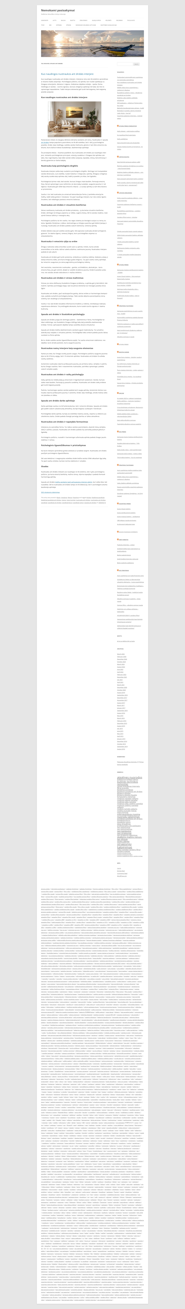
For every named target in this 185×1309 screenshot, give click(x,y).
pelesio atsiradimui (55, 1295)
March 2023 (121, 664)
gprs (92, 1197)
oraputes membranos (123, 1015)
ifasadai (58, 1120)
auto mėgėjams (102, 1159)
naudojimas (123, 1141)
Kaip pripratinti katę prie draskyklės (128, 143)
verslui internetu (110, 1169)
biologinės (51, 1084)
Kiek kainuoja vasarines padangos (83, 963)
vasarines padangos (109, 958)
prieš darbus (64, 1141)
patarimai (73, 1084)
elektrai (97, 1218)
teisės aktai (116, 1099)
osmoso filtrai (58, 891)
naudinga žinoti (85, 1066)
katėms (62, 976)
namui (71, 1094)
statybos (101, 1035)
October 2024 (121, 662)
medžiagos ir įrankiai (127, 1112)
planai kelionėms (82, 1177)
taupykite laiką (105, 1074)
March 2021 (121, 685)
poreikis (92, 1233)
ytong (127, 1038)
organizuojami (51, 1259)
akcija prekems (64, 1002)
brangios (79, 1107)
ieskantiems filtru (110, 992)
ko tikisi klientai (51, 1033)
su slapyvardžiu (67, 1174)
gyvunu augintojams (47, 976)
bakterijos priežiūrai (93, 1030)
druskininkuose (97, 1151)
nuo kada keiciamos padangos (63, 961)
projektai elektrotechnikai (48, 1220)
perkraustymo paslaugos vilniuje (61, 968)
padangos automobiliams (125, 1269)
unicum (68, 1238)
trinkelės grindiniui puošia (112, 1033)
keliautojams (117, 1179)
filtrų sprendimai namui (130, 899)
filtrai (119, 788)
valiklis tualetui (67, 1061)
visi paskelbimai (46, 1182)
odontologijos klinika (90, 968)
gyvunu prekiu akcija (104, 984)
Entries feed (121, 871)
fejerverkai (100, 992)
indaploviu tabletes (46, 1061)
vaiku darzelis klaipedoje (101, 1020)
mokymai (138, 1254)
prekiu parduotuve (74, 981)
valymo (50, 1192)
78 (45, 1248)
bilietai (64, 1156)
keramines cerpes (119, 1030)
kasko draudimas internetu (55, 1205)
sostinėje (123, 1200)
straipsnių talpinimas (134, 1107)
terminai (90, 1130)
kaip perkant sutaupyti (117, 979)
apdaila (49, 1120)
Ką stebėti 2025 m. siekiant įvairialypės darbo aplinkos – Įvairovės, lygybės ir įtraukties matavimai (129, 401)
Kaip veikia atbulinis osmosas (126, 420)
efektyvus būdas (80, 1051)
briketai (63, 1184)
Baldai (63, 20)
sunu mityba (105, 979)
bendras (118, 1248)
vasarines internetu (75, 1274)
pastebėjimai (45, 1241)
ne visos (119, 1146)
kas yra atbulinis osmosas (117, 894)
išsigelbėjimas (59, 1071)
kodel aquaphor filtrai (58, 922)
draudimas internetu (131, 786)
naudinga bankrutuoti (93, 1074)
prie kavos (111, 1243)
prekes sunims (131, 981)
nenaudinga (56, 1115)
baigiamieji (60, 1215)
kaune (113, 1076)
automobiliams (116, 1164)
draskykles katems (52, 953)
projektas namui (83, 1220)
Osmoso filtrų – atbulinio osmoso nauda (130, 605)
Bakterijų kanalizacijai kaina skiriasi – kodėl (130, 108)
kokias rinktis (59, 1058)
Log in (119, 868)
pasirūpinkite (123, 1133)
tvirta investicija (59, 1066)
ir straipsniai (81, 1166)
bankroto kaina (136, 1071)
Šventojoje (49, 1200)
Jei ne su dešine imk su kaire (126, 641)
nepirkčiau (125, 1138)
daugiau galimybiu (89, 1290)
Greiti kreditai (123, 539)
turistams (57, 1200)
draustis (96, 1184)
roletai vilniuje (123, 1128)
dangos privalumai (58, 1069)
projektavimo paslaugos (97, 1220)
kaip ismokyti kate (111, 1002)
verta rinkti (78, 1112)
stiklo (142, 1120)
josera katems (45, 971)
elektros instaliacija (138, 1220)
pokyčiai (132, 1254)
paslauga (86, 1097)
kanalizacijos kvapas (71, 994)
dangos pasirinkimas (96, 1056)
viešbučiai (116, 1197)
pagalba (126, 1069)
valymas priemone (54, 1064)
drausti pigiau (120, 1094)
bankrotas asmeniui (103, 1071)
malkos (141, 1030)
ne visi (71, 1146)
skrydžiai (43, 1110)
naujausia (57, 1241)
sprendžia (91, 1146)
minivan (77, 1128)
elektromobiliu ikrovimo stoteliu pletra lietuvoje (71, 940)
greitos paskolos (79, 1300)
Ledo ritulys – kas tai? (124, 113)
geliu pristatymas (78, 1017)
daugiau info (91, 1094)
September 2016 (122, 710)
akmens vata (51, 1040)
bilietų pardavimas (134, 1153)
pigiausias (52, 1079)
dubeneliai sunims (88, 971)
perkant (137, 1264)
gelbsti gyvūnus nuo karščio (54, 999)
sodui (140, 994)
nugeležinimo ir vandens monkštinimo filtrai (102, 909)
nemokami (107, 1189)
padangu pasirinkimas (106, 961)
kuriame (134, 1053)
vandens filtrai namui (47, 899)
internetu (120, 1102)
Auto (54, 20)
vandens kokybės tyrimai (124, 853)
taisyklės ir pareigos (136, 1043)
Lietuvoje (63, 1231)
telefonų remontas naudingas (87, 935)
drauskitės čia (45, 1177)
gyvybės (128, 1099)
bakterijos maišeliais (47, 1030)
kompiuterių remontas (126, 797)
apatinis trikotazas (90, 1017)
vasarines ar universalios (135, 1272)
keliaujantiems (84, 1153)
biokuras (69, 1184)
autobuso (100, 1182)
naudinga (78, 1133)
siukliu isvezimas (96, 1010)
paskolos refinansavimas (128, 950)
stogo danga (123, 841)
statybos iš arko (125, 1033)
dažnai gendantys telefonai (135, 938)
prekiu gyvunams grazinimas (82, 966)
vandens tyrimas (137, 856)
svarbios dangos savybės (101, 1269)
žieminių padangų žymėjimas (101, 889)
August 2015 (121, 726)
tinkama (131, 1133)
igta (105, 1151)
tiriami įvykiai (88, 1102)
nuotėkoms (59, 1187)
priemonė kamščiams (47, 1058)
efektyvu (98, 1146)
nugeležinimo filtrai (80, 927)
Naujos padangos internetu (128, 532)
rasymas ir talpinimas (48, 1274)
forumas (115, 1246)
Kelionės (108, 20)
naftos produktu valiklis (92, 1297)
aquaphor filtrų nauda (68, 917)
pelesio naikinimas (52, 1015)
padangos (84, 1128)
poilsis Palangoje (132, 1159)
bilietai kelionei (55, 1169)
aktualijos (47, 1246)
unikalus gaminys (85, 1076)
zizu (82, 1184)
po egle (103, 1138)
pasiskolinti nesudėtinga (120, 948)
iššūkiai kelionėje (101, 1043)
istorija (88, 1123)
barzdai (84, 1112)
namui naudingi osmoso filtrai (127, 904)
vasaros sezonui (121, 1284)
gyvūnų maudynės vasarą (71, 999)
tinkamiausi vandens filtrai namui (89, 899)
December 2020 (122, 687)
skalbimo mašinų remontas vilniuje (129, 838)
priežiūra (91, 1133)
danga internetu (129, 1264)
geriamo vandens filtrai (73, 915)
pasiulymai (51, 1164)
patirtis (126, 1066)
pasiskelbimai (45, 1169)
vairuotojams (89, 1184)
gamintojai (45, 1135)
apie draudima (127, 1164)
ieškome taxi (112, 1079)
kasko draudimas (111, 1082)
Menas (70, 497)
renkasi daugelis (59, 1261)
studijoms (105, 1213)
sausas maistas (93, 999)
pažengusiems (88, 1213)
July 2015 (120, 728)
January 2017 (121, 708)
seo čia (53, 1177)
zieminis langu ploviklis (71, 958)
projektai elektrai (70, 1223)
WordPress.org (122, 876)
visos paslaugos (56, 1182)
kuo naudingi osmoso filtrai (82, 897)
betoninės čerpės (46, 1069)
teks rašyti (140, 1213)
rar (88, 1195)
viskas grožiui (58, 1179)
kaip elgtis (133, 1069)
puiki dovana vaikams (137, 933)
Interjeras (64, 497)
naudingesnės (135, 1146)
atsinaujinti (101, 1261)
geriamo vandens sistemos (49, 912)
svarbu (103, 1097)
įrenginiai (94, 1092)
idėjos (137, 1115)
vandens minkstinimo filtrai (124, 854)
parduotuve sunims (54, 1272)
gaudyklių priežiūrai (107, 1064)
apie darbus (76, 1120)
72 (47, 1248)
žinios (90, 1246)
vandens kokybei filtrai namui (80, 902)
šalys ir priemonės (133, 1169)
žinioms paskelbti (57, 1171)
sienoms (89, 1236)
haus (131, 1038)
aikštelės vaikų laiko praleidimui (67, 935)
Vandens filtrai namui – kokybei (127, 217)
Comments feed (122, 873)
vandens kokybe (123, 851)
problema (137, 1084)
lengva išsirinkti (73, 1076)
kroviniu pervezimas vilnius (126, 1007)
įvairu (42, 1243)
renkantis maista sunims (53, 1300)
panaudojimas (102, 1251)
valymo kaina (56, 1146)
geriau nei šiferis (63, 1076)
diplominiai (80, 1215)
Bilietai (72, 20)
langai (56, 1133)
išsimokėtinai (66, 1195)
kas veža (126, 1043)
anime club (66, 1243)
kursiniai (125, 1215)
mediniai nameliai (98, 1015)
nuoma (135, 1156)
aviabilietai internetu (113, 1195)
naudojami (63, 1117)
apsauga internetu (121, 1169)
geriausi (120, 1187)
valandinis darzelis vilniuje (133, 968)
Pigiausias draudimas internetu (127, 762)
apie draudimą (128, 1084)
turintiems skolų (106, 1069)
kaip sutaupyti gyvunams (111, 974)
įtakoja (48, 1056)
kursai (64, 1153)
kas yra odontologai (135, 1002)
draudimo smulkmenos (106, 1153)
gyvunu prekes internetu (70, 979)
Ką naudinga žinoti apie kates (126, 135)
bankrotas (84, 1069)
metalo (120, 1120)
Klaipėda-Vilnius (62, 1112)
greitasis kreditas (59, 950)
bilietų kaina (45, 1187)
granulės (125, 788)
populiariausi (110, 1084)
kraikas (89, 1002)
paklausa (138, 1202)
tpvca (42, 1102)
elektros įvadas (83, 1225)
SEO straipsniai (124, 570)
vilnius (61, 1082)
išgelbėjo (128, 1189)
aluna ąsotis (61, 1004)
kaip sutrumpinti (89, 1043)
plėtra (63, 1213)
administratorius (126, 1074)
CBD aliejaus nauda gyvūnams (126, 520)
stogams (52, 1236)
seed (74, 1125)
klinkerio (128, 1135)
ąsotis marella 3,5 (79, 1004)
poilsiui (63, 1200)
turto (140, 1097)
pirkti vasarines (95, 1279)
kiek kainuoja (114, 1071)
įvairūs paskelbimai (69, 1164)
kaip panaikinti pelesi (127, 1012)
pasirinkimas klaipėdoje (66, 1022)
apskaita (51, 1159)
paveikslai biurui (67, 503)
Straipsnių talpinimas (126, 465)
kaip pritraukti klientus (136, 1292)
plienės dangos (60, 1236)
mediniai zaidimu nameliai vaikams (127, 806)
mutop (71, 1248)
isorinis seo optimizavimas (56, 948)
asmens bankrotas (70, 1071)
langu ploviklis (97, 958)
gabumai (111, 1213)
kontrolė (73, 1102)
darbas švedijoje (78, 1082)
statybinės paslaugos (77, 1040)
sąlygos (84, 1084)
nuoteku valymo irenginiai (94, 1210)
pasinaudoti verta (55, 1074)
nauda (119, 1089)
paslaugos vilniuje (71, 1025)
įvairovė (121, 1256)
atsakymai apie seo (130, 1290)
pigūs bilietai (122, 1159)
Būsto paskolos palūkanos (125, 563)
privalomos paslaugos (99, 1102)
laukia (86, 1233)
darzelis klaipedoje (87, 1020)
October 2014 (121, 744)
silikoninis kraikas (58, 974)
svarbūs (66, 1189)
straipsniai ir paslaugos (118, 1171)
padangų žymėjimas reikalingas (112, 940)
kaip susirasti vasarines (66, 1287)
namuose (102, 1264)
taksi (132, 1079)
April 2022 (120, 672)
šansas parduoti (105, 1171)
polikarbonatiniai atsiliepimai (83, 986)
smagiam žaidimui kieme (49, 935)
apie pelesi (45, 1295)
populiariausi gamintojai (123, 1287)
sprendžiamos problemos (87, 1087)
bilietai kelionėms (76, 1159)
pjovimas (45, 1123)
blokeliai (43, 1040)
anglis (44, 1033)
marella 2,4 (69, 1004)
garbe (141, 1187)
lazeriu (79, 1123)
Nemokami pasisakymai (58, 10)
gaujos (101, 1123)
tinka (76, 1097)
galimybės (138, 1094)
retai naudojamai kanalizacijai (63, 1030)
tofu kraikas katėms (134, 1004)
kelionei (66, 1097)
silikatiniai (119, 1266)
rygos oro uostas (123, 1082)
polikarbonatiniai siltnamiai (86, 997)
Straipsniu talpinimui (126, 306)
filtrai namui (59, 907)
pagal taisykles (99, 1187)
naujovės (140, 1241)
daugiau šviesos (79, 1138)
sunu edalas (120, 968)
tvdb (96, 1197)
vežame (109, 1043)
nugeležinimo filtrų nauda (129, 907)
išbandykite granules (85, 1064)
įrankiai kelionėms (47, 1179)
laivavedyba (95, 1259)
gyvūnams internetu (125, 999)
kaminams (50, 1254)
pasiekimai (74, 1259)
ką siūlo (67, 1079)
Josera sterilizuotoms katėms (126, 513)
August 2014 (121, 749)
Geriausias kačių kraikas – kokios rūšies (129, 454)
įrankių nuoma (99, 1040)
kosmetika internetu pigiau (120, 1017)
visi (51, 1115)
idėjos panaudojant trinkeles (94, 1033)
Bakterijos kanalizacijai (109, 25)
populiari (70, 1138)
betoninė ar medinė (129, 1064)
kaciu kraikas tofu (123, 1002)
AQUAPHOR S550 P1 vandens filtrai (128, 615)
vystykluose (50, 1128)
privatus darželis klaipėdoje (95, 1022)
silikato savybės (127, 1266)
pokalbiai (50, 1174)
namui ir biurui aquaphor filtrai (120, 920)
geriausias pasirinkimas (82, 1056)
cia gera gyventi (112, 1151)
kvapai (43, 1087)
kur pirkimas (71, 1117)
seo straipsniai (124, 833)
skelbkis (43, 1171)
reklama (69, 1120)
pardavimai (98, 1133)
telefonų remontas (53, 930)
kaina (69, 1087)
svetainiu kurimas (76, 1292)
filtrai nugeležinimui (125, 889)
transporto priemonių (98, 1082)
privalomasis (128, 1102)
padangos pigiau (134, 958)
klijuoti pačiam (62, 1264)
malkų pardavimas (131, 1030)
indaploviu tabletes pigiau (72, 1058)
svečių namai (86, 1192)
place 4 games (129, 1125)
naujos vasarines (53, 1277)
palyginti (97, 1084)
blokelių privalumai (106, 1066)
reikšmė (74, 1213)
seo (64, 1125)
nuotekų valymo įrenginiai (79, 1148)
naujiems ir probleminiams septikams (89, 1025)
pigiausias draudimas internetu (58, 1197)
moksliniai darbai (131, 1233)
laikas (103, 1084)
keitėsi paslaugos (131, 1076)
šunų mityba (84, 999)
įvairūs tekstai (72, 1166)
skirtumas (61, 1207)
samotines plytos (69, 1038)
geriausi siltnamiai (129, 984)
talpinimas (66, 1084)
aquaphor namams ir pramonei (133, 915)
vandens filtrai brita (98, 1002)
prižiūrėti (99, 1143)
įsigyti (49, 1138)
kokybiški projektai (121, 1218)
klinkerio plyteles (124, 793)
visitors (96, 1195)
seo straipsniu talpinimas (127, 835)
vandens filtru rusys (48, 920)
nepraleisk (92, 1243)
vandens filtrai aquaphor (58, 915)
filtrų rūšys (115, 889)
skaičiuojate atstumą (82, 1053)
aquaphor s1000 (105, 920)
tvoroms (44, 1066)
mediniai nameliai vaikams (127, 798)
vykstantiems (138, 1102)
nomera (59, 1125)
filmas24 (69, 1125)
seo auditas (115, 1292)
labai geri (100, 1189)
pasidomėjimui (98, 1246)
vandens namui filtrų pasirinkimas (101, 902)
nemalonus (56, 1092)
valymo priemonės (107, 1061)
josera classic (96, 945)
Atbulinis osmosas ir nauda (125, 337)
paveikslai (44, 503)
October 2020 (121, 690)
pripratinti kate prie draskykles (68, 953)
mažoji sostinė (87, 1079)
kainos (70, 1082)
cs (83, 1238)
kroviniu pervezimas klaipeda (55, 1010)
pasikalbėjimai (57, 1243)
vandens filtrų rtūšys (118, 902)
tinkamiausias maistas (126, 989)
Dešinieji (59, 25)
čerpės (93, 1076)
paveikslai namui (78, 503)
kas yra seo (63, 930)
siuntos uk (102, 1197)
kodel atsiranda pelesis (93, 1295)
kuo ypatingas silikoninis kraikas (86, 984)
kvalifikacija (60, 1259)
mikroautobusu (133, 1082)
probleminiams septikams (130, 1028)
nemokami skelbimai (76, 1251)
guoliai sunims (77, 971)
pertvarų (118, 1251)
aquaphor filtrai (123, 912)
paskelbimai (94, 1161)
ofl (56, 1128)
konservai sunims (112, 971)
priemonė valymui (66, 1064)
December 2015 (122, 723)
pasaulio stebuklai (112, 1128)
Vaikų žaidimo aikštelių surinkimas (128, 483)
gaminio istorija (108, 1056)
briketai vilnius (132, 779)
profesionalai (126, 1117)
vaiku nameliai (123, 850)
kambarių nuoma (84, 1200)
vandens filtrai (134, 850)
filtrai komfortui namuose (133, 897)
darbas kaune (120, 1076)
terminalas (129, 1210)
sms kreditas (63, 1297)
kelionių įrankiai (136, 1174)
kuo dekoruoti (100, 1117)
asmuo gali (93, 1071)
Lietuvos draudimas (125, 193)
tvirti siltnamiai (69, 986)
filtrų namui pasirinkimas (116, 897)
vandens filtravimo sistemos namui (111, 899)
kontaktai (126, 976)
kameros (80, 1102)
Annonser (44, 20)
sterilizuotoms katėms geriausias (102, 938)
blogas (71, 992)
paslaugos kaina (73, 1197)
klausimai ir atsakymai (47, 1105)
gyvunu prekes (45, 889)
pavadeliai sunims (110, 981)
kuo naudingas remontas (85, 943)
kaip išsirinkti (136, 1135)
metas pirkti (78, 1130)
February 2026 (121, 657)
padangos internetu (71, 956)
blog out (78, 1246)
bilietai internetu (89, 1156)
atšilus (50, 1097)
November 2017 (122, 700)
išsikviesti (95, 1079)
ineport (60, 1128)
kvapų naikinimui (70, 1143)
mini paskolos (128, 966)
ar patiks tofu (95, 976)
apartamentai (137, 1197)
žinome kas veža (63, 1048)
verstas (85, 1135)
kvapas (44, 1092)
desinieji (51, 1156)
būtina (91, 1115)
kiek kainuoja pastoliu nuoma (81, 1035)
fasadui (136, 1266)
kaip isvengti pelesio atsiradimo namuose (93, 933)
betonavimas (85, 1120)
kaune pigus (60, 1079)
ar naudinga (84, 1261)
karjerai (125, 1213)
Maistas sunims (124, 352)
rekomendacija (83, 1105)
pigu (105, 1200)
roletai (76, 1200)
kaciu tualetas (123, 971)
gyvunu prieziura (136, 974)
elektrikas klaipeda (86, 1015)
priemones (135, 1148)
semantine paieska (76, 1290)
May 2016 (120, 716)
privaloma (119, 1213)
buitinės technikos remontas (127, 783)
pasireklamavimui (125, 1166)
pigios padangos (109, 956)
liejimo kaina (45, 1115)
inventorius (45, 1117)
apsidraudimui (79, 1161)
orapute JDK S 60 (110, 1015)
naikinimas (93, 1141)
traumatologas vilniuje (72, 989)
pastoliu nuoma (89, 1040)
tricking (43, 1128)
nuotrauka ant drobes (83, 500)
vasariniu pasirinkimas (55, 1279)
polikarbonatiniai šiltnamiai (55, 986)
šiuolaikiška (114, 1228)
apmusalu (88, 1182)
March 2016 (121, 718)
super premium (101, 968)
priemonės (96, 1064)
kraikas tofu (81, 974)
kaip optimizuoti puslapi (63, 1290)
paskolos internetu (133, 948)
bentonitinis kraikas (70, 974)
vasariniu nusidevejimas (95, 1284)
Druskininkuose (126, 1207)
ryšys (97, 1097)
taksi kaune (44, 1079)
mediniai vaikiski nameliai (127, 800)
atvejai (104, 1110)
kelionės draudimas (47, 1099)
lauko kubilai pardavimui (127, 927)
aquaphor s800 (59, 920)
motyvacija (108, 1115)
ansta (103, 1128)
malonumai (125, 1261)
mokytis (113, 1184)
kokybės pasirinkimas (109, 1053)
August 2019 (121, 693)
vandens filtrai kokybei (71, 899)
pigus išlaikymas (46, 1076)
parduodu (140, 1117)
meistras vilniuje (77, 968)
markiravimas (112, 1120)
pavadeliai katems (98, 981)
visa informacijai (125, 1174)
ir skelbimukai (60, 1177)
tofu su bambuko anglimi (134, 963)
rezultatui (72, 1189)
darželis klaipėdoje (52, 1022)
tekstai (141, 1161)
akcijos (120, 1097)
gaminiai (91, 1135)
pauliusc (110, 1125)
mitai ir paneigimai (108, 1048)
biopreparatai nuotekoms (123, 1010)
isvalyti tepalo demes (122, 953)
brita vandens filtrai (47, 997)
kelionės (67, 1099)
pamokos (70, 1231)
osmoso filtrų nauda (47, 891)
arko (139, 1038)
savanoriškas (71, 1107)
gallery (43, 1251)
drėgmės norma (46, 1264)
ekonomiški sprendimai (124, 1053)
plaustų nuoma (61, 1256)
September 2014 (122, 746)
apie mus (133, 976)
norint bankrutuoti (80, 1074)
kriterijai (106, 1051)
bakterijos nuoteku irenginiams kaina (67, 1012)
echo (138, 1256)
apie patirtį (106, 1166)
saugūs (55, 1097)
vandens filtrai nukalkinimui (135, 891)
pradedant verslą (54, 1231)
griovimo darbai (57, 1038)
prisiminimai (46, 1215)
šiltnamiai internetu (71, 997)
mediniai (61, 1133)
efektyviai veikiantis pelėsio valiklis (55, 945)
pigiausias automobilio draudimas (61, 1043)
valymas (51, 1148)
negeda (71, 1128)
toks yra (139, 1076)
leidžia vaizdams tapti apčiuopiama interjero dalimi (73, 482)
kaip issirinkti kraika (117, 984)
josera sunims (55, 971)
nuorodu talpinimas (128, 816)
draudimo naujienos (96, 1107)
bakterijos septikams (80, 1030)
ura (83, 1246)
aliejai (138, 1189)
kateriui (43, 1259)
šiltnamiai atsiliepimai (100, 986)
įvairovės (118, 1241)
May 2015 (120, 734)
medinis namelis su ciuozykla (87, 953)
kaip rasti (110, 1110)
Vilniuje (122, 1197)
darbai (73, 1123)
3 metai (51, 1071)
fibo (135, 1038)
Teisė (42, 25)
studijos (53, 1215)
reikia (76, 1146)
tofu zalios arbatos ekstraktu (49, 966)
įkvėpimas (107, 1228)
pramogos (131, 1205)
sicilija (82, 1297)
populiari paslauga (77, 1043)
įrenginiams (132, 1141)
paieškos (79, 1115)
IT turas (89, 1151)
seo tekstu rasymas (105, 1292)
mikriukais (58, 1053)
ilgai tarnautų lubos (67, 1300)
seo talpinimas (112, 1159)
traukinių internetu (105, 1156)
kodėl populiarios (126, 1046)
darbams (137, 1112)
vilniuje (52, 1082)
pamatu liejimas (120, 1035)
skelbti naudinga (117, 1069)
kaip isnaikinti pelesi (107, 1295)
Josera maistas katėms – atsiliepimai (128, 517)
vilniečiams (82, 1259)
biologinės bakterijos (57, 994)
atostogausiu (92, 1128)
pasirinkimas (140, 1064)
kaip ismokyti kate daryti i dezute (66, 984)
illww (99, 1128)
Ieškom (68, 25)
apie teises (102, 1161)
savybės (133, 1117)
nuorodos (45, 979)
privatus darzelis (59, 997)
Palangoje (129, 1197)
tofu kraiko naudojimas (83, 976)
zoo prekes (123, 1004)
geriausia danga (70, 1069)
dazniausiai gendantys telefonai (122, 935)
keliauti (103, 1184)
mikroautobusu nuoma (128, 814)
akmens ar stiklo (73, 1264)
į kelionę (137, 1171)
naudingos (140, 1141)
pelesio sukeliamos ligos (122, 1295)
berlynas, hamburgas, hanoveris (64, 1046)
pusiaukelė (132, 1213)
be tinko (84, 1117)
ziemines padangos (122, 958)
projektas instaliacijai (104, 1223)
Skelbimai (119, 20)
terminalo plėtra (114, 1210)
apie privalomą (112, 1102)
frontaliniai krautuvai (124, 986)
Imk (50, 25)
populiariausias (66, 1105)
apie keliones (107, 1164)
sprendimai (89, 1266)
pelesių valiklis (63, 1015)
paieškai (73, 1171)
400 (83, 1123)
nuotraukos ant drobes (98, 500)
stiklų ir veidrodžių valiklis (80, 1061)
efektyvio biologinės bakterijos (121, 994)
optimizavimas (65, 1228)
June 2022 (120, 669)
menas (64, 500)
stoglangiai (70, 1130)
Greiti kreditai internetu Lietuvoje (127, 559)
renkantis (111, 1112)
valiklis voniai (58, 1061)
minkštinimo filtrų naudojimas (80, 891)
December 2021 (122, 677)
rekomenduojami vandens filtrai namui (52, 904)
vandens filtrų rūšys (97, 904)
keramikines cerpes (81, 1038)
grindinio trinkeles (112, 1038)
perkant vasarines (132, 1284)
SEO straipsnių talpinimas (50, 492)
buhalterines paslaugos (57, 1025)
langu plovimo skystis (85, 958)
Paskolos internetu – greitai (125, 545)
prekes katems (121, 981)
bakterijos (59, 1084)
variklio (94, 1182)
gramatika (110, 1233)
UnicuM (121, 393)
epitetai (89, 1051)
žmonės (57, 1107)
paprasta (86, 1107)
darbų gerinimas (96, 1120)
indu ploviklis (135, 1015)
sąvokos (58, 1105)
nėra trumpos (53, 1189)
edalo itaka (82, 979)
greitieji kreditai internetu (99, 950)
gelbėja (71, 1112)
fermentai (79, 1143)
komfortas (115, 1133)
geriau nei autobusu (92, 1046)
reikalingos (44, 1189)
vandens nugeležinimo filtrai (125, 856)
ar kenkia (64, 1092)
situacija (123, 1087)
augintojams (63, 992)
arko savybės (110, 1266)
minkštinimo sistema (97, 891)
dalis (62, 1192)
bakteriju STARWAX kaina (86, 1012)
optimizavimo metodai (53, 1292)
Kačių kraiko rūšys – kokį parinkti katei (129, 450)
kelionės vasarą (80, 1046)
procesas (98, 1048)
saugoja (92, 1105)
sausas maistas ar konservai (105, 953)
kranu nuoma (109, 1040)
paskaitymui (70, 1246)
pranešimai (62, 1246)
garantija (134, 1228)
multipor (121, 1038)
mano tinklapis (55, 1238)
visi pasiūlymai (77, 1174)
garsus (66, 1128)
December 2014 (122, 741)
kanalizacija (57, 1087)
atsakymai (81, 1266)
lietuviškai (68, 1192)
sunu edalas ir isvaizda (94, 979)
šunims (56, 976)
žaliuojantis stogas (54, 1269)
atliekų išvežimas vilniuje (57, 989)
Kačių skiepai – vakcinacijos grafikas (128, 131)
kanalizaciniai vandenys (123, 1025)
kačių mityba (137, 966)
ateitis (81, 1241)
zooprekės (74, 1002)
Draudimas (83, 20)
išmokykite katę (45, 968)
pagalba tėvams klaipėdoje (118, 1020)
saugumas (60, 1202)
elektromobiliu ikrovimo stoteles (102, 966)
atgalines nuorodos (129, 777)
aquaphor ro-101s (71, 920)
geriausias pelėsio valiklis (56, 933)
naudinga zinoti (113, 1277)
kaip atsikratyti (72, 1092)
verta (97, 1105)
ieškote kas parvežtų (47, 1046)
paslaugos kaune (76, 1079)
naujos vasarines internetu (121, 1282)
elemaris (116, 1004)
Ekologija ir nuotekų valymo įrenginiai (129, 111)
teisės (100, 1164)
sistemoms (58, 1148)
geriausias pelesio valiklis (109, 945)
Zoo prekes (122, 432)
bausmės (67, 1102)
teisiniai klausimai (136, 1179)
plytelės (52, 1266)
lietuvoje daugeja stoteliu (94, 940)
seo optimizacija (123, 827)
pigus (119, 1079)
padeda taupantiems (57, 1102)
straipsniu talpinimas (124, 845)
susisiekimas (126, 1079)
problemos (108, 1117)
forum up (87, 1241)
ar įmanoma (76, 1261)
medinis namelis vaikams (127, 809)
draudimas (106, 1148)
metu (66, 1202)
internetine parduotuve (58, 889)
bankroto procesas (67, 1074)
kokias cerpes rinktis (107, 1030)
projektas (118, 1220)
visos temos (57, 1174)
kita (86, 1238)
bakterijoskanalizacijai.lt (73, 1020)
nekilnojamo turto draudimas (70, 1233)
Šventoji (116, 1192)
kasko (73, 1099)
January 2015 (121, 739)
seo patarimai (65, 1292)
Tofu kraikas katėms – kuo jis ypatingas (129, 457)
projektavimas (62, 1220)
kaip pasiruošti (52, 1048)
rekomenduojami (61, 1266)
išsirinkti (109, 1105)
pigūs (97, 1156)
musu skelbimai (118, 1125)
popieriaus (136, 1120)
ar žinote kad (111, 1264)
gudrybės (103, 1207)
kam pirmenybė (104, 1046)
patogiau (112, 1051)
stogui (61, 1135)
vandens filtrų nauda (48, 894)
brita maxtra (44, 1004)
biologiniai (57, 1094)
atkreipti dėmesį (115, 1046)
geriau (118, 1051)
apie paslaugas (96, 1110)
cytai (86, 1125)
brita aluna (53, 1004)
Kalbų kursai (96, 20)
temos (74, 1215)
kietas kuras (118, 1040)
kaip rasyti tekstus (117, 1290)
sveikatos (61, 1099)
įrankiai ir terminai (68, 1051)
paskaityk (125, 1243)
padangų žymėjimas (72, 889)
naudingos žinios (71, 1177)
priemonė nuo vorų (111, 930)
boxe (62, 1238)
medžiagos (91, 1117)
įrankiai (80, 1228)
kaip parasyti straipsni (47, 1290)
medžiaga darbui (51, 1218)
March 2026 (121, 654)
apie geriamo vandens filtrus (100, 894)
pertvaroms (110, 1236)
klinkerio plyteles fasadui (127, 795)
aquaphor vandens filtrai (110, 912)
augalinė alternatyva (106, 976)
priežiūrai (110, 1092)
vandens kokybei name (132, 902)
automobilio (94, 1099)
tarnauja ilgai (118, 1064)
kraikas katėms (113, 999)
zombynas (83, 1195)
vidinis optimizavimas (105, 948)
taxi (65, 1082)
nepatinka (49, 1087)
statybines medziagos (62, 1040)
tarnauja (85, 1143)
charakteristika (120, 1135)
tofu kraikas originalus (66, 966)
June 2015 (120, 731)
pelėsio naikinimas (131, 1195)
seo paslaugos (124, 831)
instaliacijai (110, 1218)
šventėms (125, 1110)
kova (117, 1141)
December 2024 (122, 659)
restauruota (93, 1261)
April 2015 (120, 736)
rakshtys (108, 1256)
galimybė (44, 1130)
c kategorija (74, 1195)
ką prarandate (119, 1048)
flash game (138, 1125)
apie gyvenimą (136, 1166)
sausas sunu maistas (92, 974)
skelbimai (72, 1115)
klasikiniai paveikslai (98, 497)
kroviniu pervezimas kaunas (108, 1007)
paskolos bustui (117, 966)
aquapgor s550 (94, 920)
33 (42, 1248)
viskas (90, 1238)
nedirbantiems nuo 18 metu (49, 1297)
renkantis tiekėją (139, 1051)
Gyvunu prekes (123, 265)
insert (78, 1164)
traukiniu (57, 1156)
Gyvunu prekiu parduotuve (128, 126)
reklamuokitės (88, 1174)
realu (114, 1238)
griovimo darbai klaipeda (82, 1010)
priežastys (83, 1094)
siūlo (79, 1084)
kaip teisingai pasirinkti (55, 1051)
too (42, 1125)
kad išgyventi (97, 1174)
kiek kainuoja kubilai (119, 938)
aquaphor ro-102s (83, 920)
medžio (55, 1123)
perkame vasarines (92, 1287)
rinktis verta (106, 1076)
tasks (112, 1166)
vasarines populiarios (101, 1277)
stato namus (130, 1035)
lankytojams (107, 1246)
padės (137, 1105)
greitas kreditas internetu (83, 950)
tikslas (73, 1187)
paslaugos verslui (61, 1166)
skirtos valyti (72, 1151)
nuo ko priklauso (74, 1048)
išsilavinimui (133, 1215)
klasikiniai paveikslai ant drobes (51, 500)
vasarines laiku (107, 1274)
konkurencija (103, 1079)
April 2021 (120, 682)
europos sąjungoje (82, 1071)
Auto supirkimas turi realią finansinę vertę (130, 576)
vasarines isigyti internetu (48, 1284)
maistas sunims (110, 997)
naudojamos (83, 1146)
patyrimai (105, 1174)
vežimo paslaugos (102, 1112)
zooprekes (103, 1195)
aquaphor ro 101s (116, 925)
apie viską (59, 1164)
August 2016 (121, 713)
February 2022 (121, 675)
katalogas (44, 1164)
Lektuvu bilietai (124, 157)
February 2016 (121, 721)
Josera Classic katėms (124, 509)
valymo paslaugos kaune (91, 1007)
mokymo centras (46, 1256)
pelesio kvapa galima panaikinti (97, 927)
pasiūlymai (106, 1094)
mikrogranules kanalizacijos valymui (75, 1028)
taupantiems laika (131, 1274)
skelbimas (81, 1125)
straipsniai (77, 992)
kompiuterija (135, 1177)
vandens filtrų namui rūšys (62, 902)
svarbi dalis (98, 1130)
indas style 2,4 (90, 1004)
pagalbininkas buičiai (136, 1056)
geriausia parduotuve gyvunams (57, 981)
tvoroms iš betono (95, 1061)
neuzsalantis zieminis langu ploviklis (52, 958)
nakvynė (131, 1202)
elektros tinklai (126, 1220)
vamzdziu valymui (116, 1028)
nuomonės (93, 1169)
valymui (43, 1146)
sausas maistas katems (135, 971)
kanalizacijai (115, 1087)
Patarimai (76, 497)
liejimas (104, 1120)
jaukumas (48, 1141)
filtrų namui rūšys (84, 904)
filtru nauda (128, 992)
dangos (99, 1076)
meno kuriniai (71, 500)
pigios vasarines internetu (65, 1284)
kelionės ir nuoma (51, 1112)
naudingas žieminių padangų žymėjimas (65, 943)
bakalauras (121, 779)
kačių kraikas (103, 999)
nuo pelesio (45, 1025)
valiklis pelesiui (100, 1012)
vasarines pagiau (106, 1282)
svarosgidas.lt (45, 1043)
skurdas (98, 1125)
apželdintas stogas (99, 1266)
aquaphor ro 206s (50, 927)
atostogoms (113, 1097)
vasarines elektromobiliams (71, 1279)
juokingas (53, 1125)
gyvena (67, 1259)
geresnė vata (94, 1264)
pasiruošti (131, 1105)
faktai (78, 1069)
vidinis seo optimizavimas (73, 948)
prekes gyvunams (125, 974)
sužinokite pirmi (114, 1174)
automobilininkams (93, 1171)
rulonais (75, 1064)
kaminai (65, 1254)
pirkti (96, 1115)
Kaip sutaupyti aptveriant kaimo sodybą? (130, 179)
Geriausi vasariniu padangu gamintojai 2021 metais (109, 963)
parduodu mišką (119, 1061)
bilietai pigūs (116, 1156)
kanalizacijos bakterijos (85, 994)
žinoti (118, 1184)
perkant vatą (45, 1266)
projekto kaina (109, 1220)
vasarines (98, 1274)
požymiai (98, 1094)
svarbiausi (91, 1084)
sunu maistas (112, 968)
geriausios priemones (107, 1025)
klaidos (93, 1097)
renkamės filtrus (114, 989)
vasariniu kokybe (75, 1277)
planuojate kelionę (127, 1051)
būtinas (112, 1094)
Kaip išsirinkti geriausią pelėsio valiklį (128, 162)
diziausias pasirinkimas (109, 1279)
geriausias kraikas (53, 1002)
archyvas (139, 1248)
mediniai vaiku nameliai (126, 802)
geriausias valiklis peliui (120, 943)
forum (102, 1238)
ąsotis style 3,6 (100, 1004)
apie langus (110, 1161)
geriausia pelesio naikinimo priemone (74, 1295)
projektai (103, 1218)
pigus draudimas (124, 824)
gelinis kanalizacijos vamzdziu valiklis (99, 1028)
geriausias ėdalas (53, 992)
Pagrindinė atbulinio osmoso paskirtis (129, 424)
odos (50, 1123)
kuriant (52, 1117)
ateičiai (103, 1233)
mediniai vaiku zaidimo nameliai (130, 803)
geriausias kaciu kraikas (105, 935)
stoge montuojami (133, 1128)
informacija (128, 1048)
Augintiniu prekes (125, 503)
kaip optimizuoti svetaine (89, 948)
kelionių (134, 1099)
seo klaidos (107, 1290)
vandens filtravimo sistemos (99, 897)
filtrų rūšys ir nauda (110, 891)
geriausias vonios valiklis (48, 940)
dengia (66, 1135)
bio (73, 1089)
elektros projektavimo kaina (120, 1223)
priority (104, 1125)
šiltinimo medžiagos (79, 1033)
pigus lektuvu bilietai (70, 1205)
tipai (99, 1092)
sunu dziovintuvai (100, 971)
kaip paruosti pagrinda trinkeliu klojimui (59, 1035)
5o (140, 1123)
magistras (108, 1215)
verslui (84, 1231)
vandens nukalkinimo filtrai (124, 909)
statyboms (96, 1236)
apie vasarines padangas (106, 1287)
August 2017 (121, 703)
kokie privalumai (118, 1066)
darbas (122, 1210)
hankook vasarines (124, 1277)
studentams (99, 1215)
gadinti (49, 1146)
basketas (92, 1125)
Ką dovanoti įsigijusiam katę (126, 524)
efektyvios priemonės (121, 1092)
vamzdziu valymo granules (55, 1028)
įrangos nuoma (109, 1035)
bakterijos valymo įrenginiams (84, 1089)
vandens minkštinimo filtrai (112, 907)
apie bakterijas (106, 1087)
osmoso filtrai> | (138, 889)
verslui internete (54, 1228)
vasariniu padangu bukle (75, 1282)
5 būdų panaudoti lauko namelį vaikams (130, 231)
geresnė (88, 1205)
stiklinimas (128, 1156)
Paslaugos (131, 20)
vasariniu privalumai (60, 1282)
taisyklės (43, 1174)
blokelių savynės (66, 1269)
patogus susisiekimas (68, 1053)
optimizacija (140, 1225)
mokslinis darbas (139, 1210)
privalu (80, 1213)
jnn (88, 1197)
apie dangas (56, 1138)
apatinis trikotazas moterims (56, 1020)
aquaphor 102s (127, 925)
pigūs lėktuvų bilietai (53, 1251)
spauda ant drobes (90, 503)
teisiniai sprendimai (73, 1153)
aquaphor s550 (79, 925)
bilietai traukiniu (71, 1156)
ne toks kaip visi (119, 1058)
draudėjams (130, 1171)
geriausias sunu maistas (123, 997)
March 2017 (121, 705)
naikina (64, 1087)
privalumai (65, 1115)
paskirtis (51, 1066)
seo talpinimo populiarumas (102, 1272)
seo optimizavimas (124, 829)
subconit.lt (87, 1082)
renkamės (141, 1089)
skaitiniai (118, 1243)
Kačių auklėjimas (122, 139)
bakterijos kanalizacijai (104, 1017)
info (101, 974)
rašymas (79, 1189)
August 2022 (121, 667)
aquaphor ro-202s (114, 922)
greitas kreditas (70, 950)
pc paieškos (91, 1112)
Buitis (58, 497)
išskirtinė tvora (129, 1061)
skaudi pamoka (115, 1074)
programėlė (44, 1082)
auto (65, 1161)
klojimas (43, 1138)
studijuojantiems (90, 1215)
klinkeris (117, 1012)
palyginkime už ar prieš (121, 1056)
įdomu (127, 1256)
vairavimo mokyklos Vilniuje (77, 1210)
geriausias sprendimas (66, 1056)
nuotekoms (112, 1089)
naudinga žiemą (60, 1130)
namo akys (51, 1130)
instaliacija (45, 1223)
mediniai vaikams (60, 1007)
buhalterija (44, 1159)
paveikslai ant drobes (54, 503)
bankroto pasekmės (94, 1069)
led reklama (84, 989)
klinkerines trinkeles (109, 1010)
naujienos (140, 976)
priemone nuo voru (113, 927)
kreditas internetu (114, 950)
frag (91, 1195)
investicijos (130, 1115)
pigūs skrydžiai (45, 1238)
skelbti (123, 1184)
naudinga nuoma (135, 1110)
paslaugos (84, 1048)
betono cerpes (92, 1038)
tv (134, 1248)
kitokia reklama (100, 1177)
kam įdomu (89, 1166)
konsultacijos (68, 1179)
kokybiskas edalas (86, 981)
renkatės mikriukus (95, 1053)
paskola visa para (136, 1295)
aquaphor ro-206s (47, 925)
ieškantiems (119, 1084)
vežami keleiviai (118, 1043)
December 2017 (122, 698)
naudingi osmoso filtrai (65, 897)
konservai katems (46, 974)
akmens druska (122, 1297)
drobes (89, 497)
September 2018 (122, 695)
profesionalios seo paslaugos (129, 826)
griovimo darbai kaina (65, 1017)
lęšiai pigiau (50, 1007)
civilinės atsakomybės (83, 1099)
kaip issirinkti (82, 1002)
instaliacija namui (133, 1218)
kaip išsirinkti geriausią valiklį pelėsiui (118, 933)
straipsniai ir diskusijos (48, 1166)
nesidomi (44, 1097)
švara (124, 1089)
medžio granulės (124, 811)
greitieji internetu (91, 1300)
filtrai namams (59, 899)
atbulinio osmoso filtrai (76, 894)
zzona (136, 1123)
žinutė (81, 1097)
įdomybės (125, 1241)
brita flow (109, 1004)
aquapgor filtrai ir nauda (94, 917)
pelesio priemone (74, 1015)
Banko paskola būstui (124, 555)
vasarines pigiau (64, 1277)
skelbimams (88, 1164)
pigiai (43, 1120)
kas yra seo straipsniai (124, 945)
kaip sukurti (54, 1056)
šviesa (85, 1130)
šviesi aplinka (70, 1133)
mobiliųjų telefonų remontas (82, 938)
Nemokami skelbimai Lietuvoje (86, 25)
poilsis (43, 1200)
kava (84, 1151)
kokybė (87, 1092)
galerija (124, 1248)
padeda (129, 1087)
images (130, 1248)
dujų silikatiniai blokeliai (64, 1033)
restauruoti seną (111, 1261)
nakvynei (78, 1192)
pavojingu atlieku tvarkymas (49, 1017)
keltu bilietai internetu (110, 1231)
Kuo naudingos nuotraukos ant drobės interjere (67, 73)
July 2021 (120, 680)
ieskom (46, 1125)
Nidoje (89, 1202)
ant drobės (45, 142)
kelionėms (71, 1161)
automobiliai (94, 1153)
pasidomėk (100, 1243)
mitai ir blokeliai (72, 1266)
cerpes (120, 786)
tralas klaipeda (69, 1010)
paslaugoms (125, 1179)
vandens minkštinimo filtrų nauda (64, 909)
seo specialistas (136, 1287)
